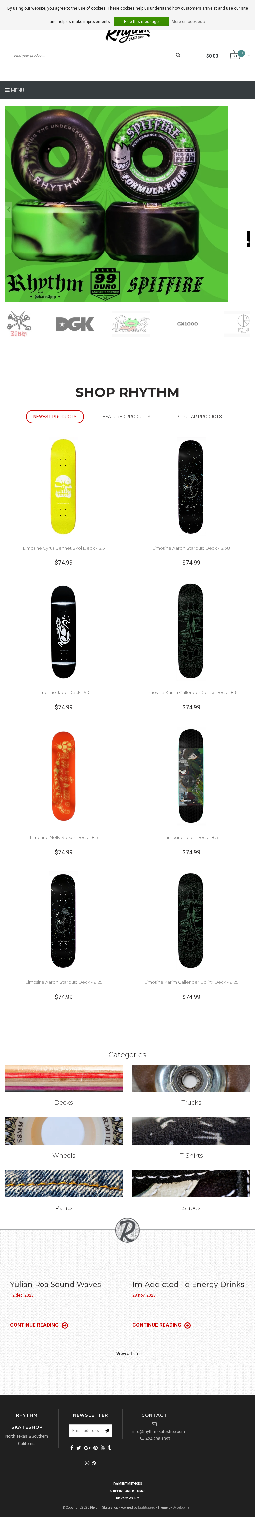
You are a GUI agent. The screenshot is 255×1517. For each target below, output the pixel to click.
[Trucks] (191, 1078)
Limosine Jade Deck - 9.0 (64, 692)
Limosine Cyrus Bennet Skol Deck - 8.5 (64, 548)
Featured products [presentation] (126, 416)
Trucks (191, 1102)
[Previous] (8, 210)
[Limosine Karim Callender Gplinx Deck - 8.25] (191, 920)
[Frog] (88, 324)
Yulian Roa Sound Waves (55, 1284)
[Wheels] (64, 1131)
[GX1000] (144, 324)
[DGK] (32, 324)
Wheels (63, 1155)
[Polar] (200, 324)
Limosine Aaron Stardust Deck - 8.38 (191, 548)
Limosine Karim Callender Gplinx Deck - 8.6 (191, 692)
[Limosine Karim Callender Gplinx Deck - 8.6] (191, 631)
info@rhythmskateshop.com (158, 1431)
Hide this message (141, 21)
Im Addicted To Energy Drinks (188, 1284)
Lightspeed (146, 1507)
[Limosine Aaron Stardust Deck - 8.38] (191, 486)
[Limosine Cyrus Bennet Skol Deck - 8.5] (64, 486)
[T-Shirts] (191, 1131)
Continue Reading (35, 1325)
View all (124, 1353)
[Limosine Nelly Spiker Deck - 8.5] (64, 775)
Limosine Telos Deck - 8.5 (191, 837)
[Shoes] (191, 1183)
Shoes (191, 1208)
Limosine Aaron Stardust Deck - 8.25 (64, 982)
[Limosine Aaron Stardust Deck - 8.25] (64, 920)
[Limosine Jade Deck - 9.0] (64, 631)
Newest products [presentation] (55, 416)
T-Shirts (191, 1155)
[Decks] (64, 1078)
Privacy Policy (127, 1498)
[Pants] (64, 1183)
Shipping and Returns (127, 1491)
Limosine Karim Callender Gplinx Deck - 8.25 (191, 982)
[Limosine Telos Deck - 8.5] (191, 775)
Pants (64, 1208)
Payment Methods (127, 1483)
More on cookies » (188, 21)
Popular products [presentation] (199, 416)
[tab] (55, 416)
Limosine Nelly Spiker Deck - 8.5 (64, 837)
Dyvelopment (182, 1507)
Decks (63, 1102)
